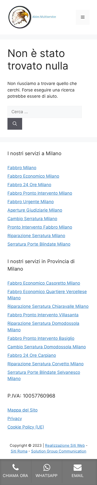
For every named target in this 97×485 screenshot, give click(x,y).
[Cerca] (14, 124)
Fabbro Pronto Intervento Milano (39, 193)
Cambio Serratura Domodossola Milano (46, 346)
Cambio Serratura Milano (32, 218)
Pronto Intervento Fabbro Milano (39, 227)
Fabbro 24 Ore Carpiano (31, 355)
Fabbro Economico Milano (33, 176)
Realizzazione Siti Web (65, 445)
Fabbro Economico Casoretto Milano (43, 283)
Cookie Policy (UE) (25, 427)
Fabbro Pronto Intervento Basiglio (40, 338)
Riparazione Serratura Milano (36, 235)
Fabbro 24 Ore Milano (29, 184)
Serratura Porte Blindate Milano (38, 244)
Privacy (14, 418)
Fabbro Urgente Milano (30, 201)
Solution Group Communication (58, 451)
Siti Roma (19, 451)
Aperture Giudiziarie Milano (34, 210)
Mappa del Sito (22, 410)
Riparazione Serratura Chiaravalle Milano (48, 306)
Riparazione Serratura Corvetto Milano (45, 363)
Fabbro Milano (21, 167)
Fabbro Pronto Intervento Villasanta (43, 314)
